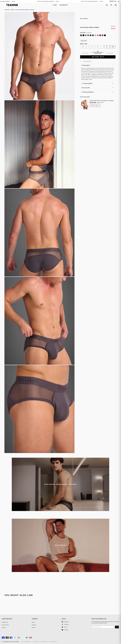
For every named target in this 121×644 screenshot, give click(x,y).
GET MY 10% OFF (77, 330)
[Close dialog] (93, 298)
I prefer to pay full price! (78, 333)
